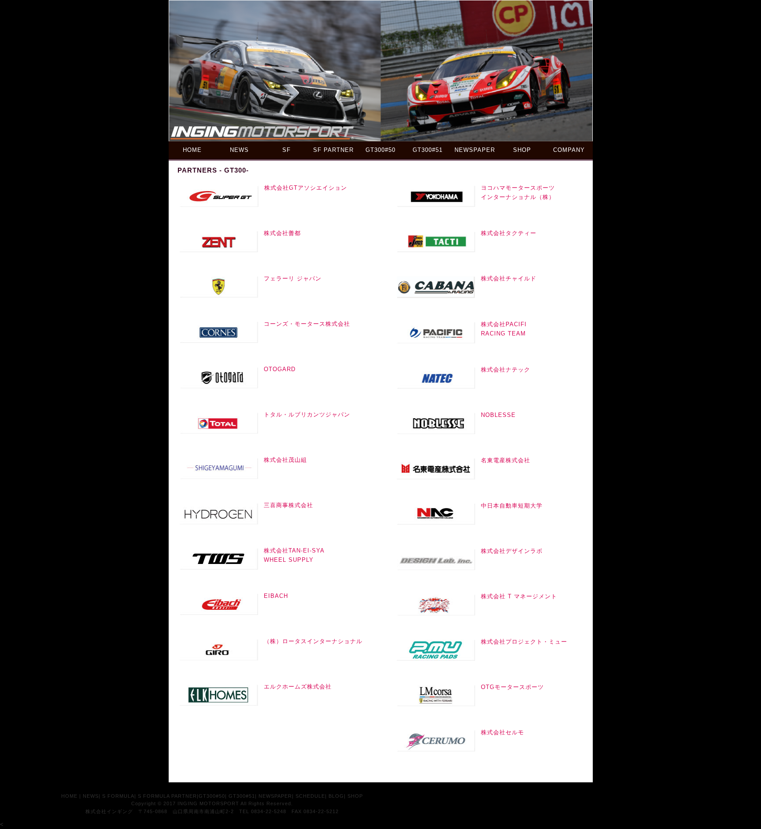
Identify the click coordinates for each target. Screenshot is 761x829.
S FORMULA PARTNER (167, 796)
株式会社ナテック (505, 369)
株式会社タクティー (508, 233)
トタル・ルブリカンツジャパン (307, 414)
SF (286, 150)
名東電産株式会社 (505, 460)
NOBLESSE (498, 415)
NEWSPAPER (474, 150)
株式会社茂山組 (285, 460)
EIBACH (276, 596)
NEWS (239, 150)
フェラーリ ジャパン (292, 278)
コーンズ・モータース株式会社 (307, 324)
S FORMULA (118, 796)
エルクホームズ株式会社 (298, 686)
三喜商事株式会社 (288, 505)
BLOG (336, 796)
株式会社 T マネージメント (519, 596)
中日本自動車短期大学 (512, 505)
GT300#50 (380, 150)
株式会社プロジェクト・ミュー (524, 641)
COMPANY (569, 150)
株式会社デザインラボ (512, 551)
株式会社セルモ (502, 732)
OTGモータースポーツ (512, 687)
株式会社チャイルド (508, 278)
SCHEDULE (310, 796)
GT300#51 (428, 150)
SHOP (522, 150)
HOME (192, 150)
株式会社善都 (282, 233)
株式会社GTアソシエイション (305, 187)
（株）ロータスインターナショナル (313, 641)
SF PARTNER (333, 150)
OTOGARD (280, 369)
